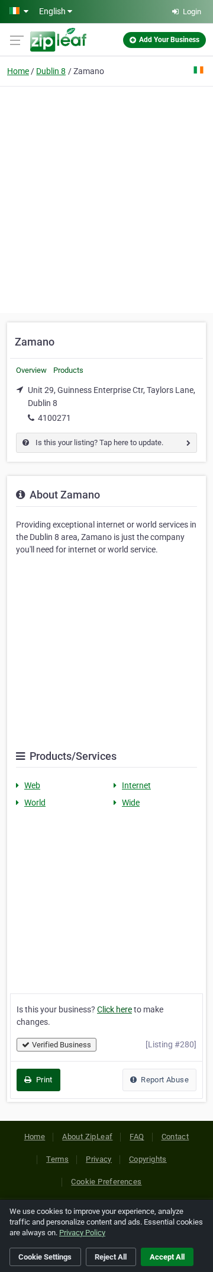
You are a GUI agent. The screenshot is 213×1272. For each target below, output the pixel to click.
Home (18, 71)
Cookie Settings (45, 1256)
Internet (136, 785)
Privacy (99, 1159)
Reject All (111, 1256)
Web (32, 785)
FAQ (137, 1136)
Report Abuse (164, 1079)
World (35, 802)
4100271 (54, 418)
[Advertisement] (106, 198)
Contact (175, 1136)
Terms (57, 1159)
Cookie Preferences (106, 1181)
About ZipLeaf (87, 1136)
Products (68, 370)
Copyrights (148, 1159)
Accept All (167, 1256)
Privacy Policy (82, 1232)
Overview (31, 370)
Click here (114, 1009)
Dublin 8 (51, 71)
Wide (131, 802)
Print (43, 1079)
